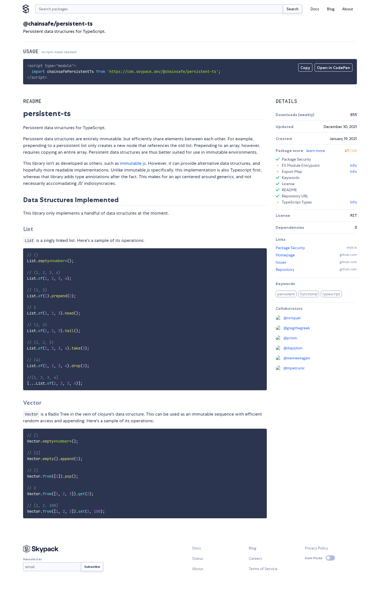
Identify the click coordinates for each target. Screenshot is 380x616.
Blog (330, 8)
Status (197, 558)
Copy (305, 67)
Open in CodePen (333, 67)
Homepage (285, 254)
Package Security (290, 247)
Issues (281, 262)
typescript (331, 293)
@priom (290, 337)
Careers (255, 558)
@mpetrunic (294, 367)
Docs (314, 8)
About (347, 8)
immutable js (133, 163)
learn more (315, 150)
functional (308, 293)
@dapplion (292, 347)
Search (292, 9)
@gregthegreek (296, 327)
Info (353, 165)
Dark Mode (313, 558)
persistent (286, 293)
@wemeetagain (296, 357)
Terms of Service (263, 568)
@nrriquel (291, 317)
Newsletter (32, 559)
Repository (285, 269)
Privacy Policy (316, 548)
